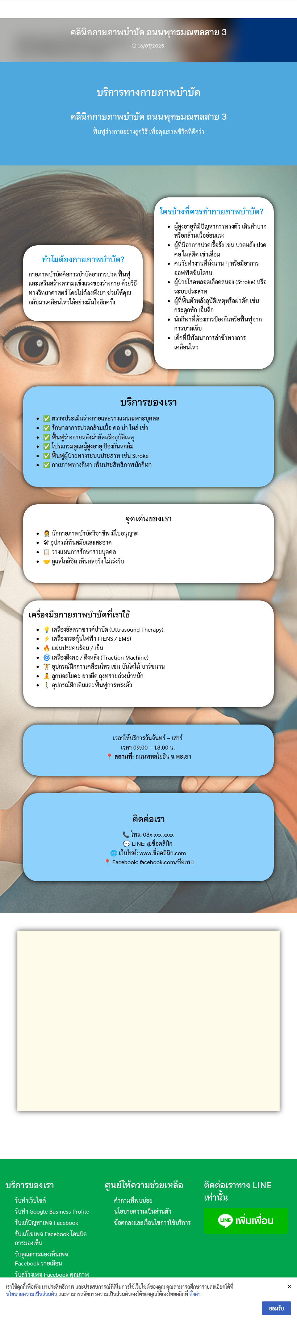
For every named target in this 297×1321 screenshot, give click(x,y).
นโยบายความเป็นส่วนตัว (31, 1294)
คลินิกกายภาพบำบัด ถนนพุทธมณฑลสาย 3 (149, 32)
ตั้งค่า (195, 1294)
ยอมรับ (276, 1308)
